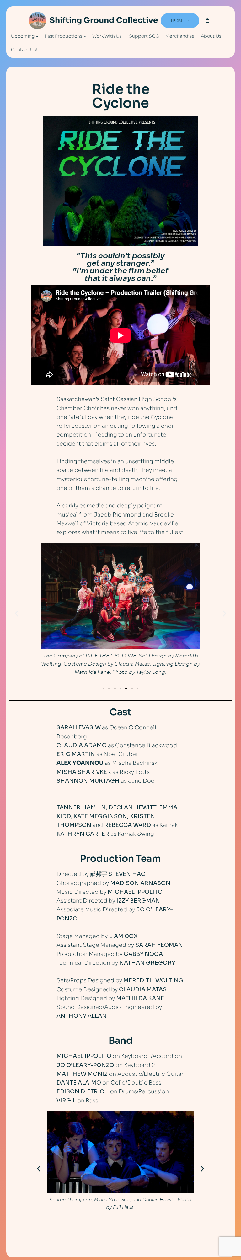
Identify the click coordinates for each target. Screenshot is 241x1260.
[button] (16, 614)
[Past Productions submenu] (84, 36)
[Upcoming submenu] (37, 36)
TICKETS (180, 20)
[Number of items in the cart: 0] (207, 20)
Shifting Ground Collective (104, 20)
